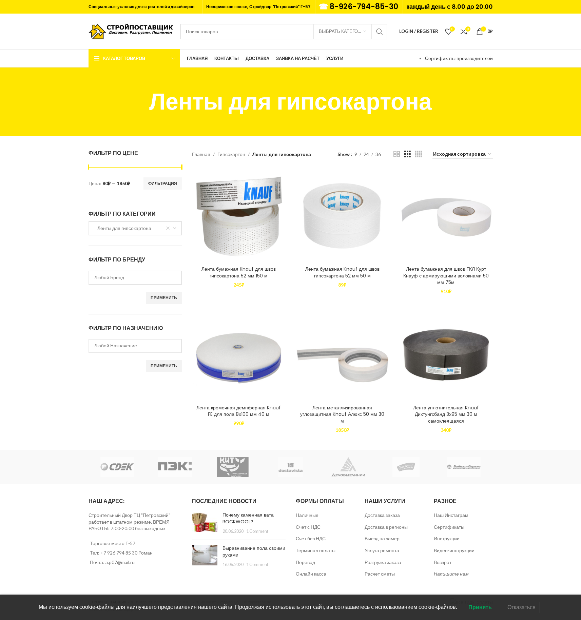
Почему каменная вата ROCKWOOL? (248, 518)
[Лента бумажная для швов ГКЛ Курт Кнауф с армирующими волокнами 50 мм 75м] (446, 216)
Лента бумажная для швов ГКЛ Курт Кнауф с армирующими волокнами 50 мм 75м (446, 276)
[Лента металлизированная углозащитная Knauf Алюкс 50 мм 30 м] (342, 355)
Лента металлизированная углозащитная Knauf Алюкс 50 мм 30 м (342, 414)
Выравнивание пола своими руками (253, 551)
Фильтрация (162, 183)
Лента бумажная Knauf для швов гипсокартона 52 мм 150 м (238, 272)
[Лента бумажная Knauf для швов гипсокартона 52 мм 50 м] (342, 216)
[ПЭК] (175, 467)
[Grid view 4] (418, 154)
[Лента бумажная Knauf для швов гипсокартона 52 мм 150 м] (239, 216)
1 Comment (257, 531)
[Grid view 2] (396, 154)
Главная (201, 154)
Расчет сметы (380, 574)
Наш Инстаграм (451, 515)
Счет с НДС (308, 527)
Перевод (305, 562)
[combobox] (135, 228)
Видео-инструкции (454, 550)
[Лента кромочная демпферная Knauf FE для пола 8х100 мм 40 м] (239, 355)
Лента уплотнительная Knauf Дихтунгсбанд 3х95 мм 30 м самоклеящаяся (446, 414)
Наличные (307, 515)
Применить (164, 297)
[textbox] (135, 277)
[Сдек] (117, 467)
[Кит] (233, 467)
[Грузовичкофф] (406, 467)
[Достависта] (290, 467)
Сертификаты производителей (459, 58)
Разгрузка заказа (383, 562)
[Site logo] (131, 31)
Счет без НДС (311, 538)
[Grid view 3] (407, 154)
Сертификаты (449, 527)
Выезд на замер (382, 538)
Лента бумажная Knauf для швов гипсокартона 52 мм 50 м (342, 272)
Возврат (442, 562)
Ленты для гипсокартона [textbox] (122, 228)
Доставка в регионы (386, 527)
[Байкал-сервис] (463, 467)
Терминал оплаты (315, 550)
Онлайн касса (311, 574)
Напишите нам (451, 574)
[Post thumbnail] (204, 523)
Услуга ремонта (382, 550)
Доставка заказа (382, 515)
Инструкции (447, 538)
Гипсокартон (231, 154)
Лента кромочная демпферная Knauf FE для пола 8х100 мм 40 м (238, 411)
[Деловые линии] (348, 467)
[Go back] (140, 102)
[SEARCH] (379, 31)
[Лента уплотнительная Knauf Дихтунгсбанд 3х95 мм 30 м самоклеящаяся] (446, 355)
